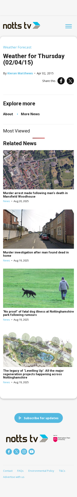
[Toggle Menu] (68, 26)
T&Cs (62, 471)
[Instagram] (24, 452)
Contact (8, 471)
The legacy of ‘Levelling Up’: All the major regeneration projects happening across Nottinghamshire (33, 374)
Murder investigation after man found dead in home (36, 254)
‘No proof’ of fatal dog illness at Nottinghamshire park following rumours (38, 313)
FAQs (20, 471)
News (6, 201)
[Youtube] (32, 452)
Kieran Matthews (20, 73)
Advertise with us (13, 477)
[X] (70, 80)
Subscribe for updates (41, 418)
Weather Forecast (17, 47)
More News (30, 114)
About (8, 114)
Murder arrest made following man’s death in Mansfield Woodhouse (35, 194)
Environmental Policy (41, 471)
